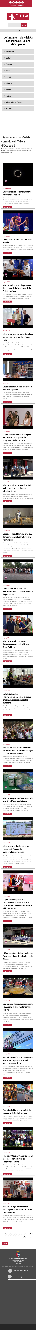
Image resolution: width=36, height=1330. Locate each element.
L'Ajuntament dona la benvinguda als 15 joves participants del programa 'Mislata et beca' (17, 437)
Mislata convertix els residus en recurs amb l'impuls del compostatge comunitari (16, 849)
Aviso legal (5, 1266)
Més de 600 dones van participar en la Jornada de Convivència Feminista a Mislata (18, 1159)
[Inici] (17, 16)
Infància (9, 83)
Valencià (21, 5)
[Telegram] (19, 2)
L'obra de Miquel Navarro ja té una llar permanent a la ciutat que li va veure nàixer (17, 537)
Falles (8, 70)
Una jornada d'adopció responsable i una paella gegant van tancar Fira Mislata (18, 1007)
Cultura (8, 58)
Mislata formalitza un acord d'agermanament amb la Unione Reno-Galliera (16, 644)
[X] (13, 2)
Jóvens (8, 89)
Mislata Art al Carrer (14, 102)
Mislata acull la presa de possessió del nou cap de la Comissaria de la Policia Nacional (17, 288)
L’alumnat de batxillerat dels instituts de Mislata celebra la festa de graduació (18, 591)
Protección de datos (13, 1266)
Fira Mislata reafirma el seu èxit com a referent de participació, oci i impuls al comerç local (18, 1060)
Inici (19, 30)
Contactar (26, 1266)
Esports (9, 64)
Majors (8, 96)
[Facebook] (10, 2)
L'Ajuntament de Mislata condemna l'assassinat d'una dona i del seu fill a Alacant (18, 956)
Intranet (31, 1266)
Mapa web (20, 1266)
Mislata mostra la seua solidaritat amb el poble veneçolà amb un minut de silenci (17, 488)
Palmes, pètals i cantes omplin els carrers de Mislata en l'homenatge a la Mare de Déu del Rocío (18, 750)
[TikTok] (22, 2)
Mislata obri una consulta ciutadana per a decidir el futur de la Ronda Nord (18, 337)
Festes (8, 77)
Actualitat (10, 51)
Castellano (13, 5)
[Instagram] (16, 2)
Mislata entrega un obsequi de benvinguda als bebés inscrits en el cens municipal (17, 1209)
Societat (9, 108)
